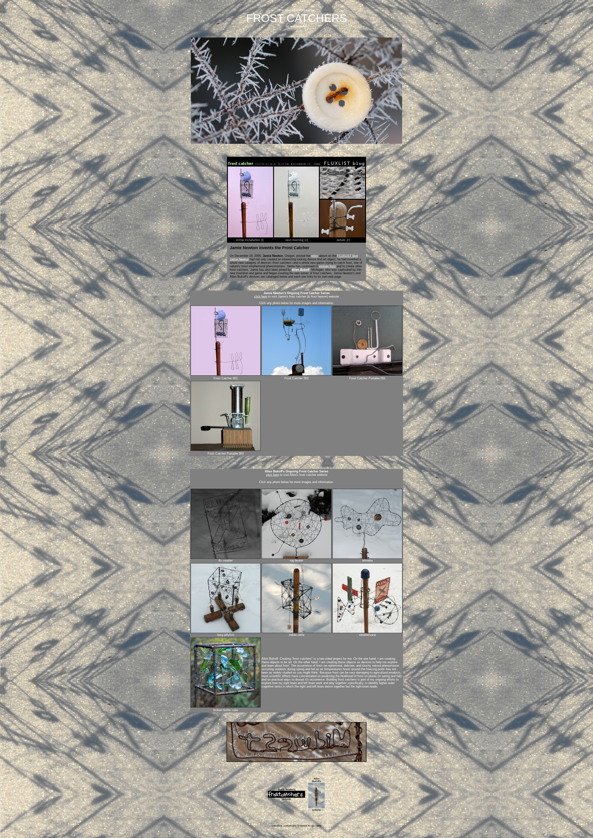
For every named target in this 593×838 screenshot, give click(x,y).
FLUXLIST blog (347, 255)
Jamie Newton (239, 259)
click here (260, 296)
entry (314, 255)
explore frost (327, 266)
